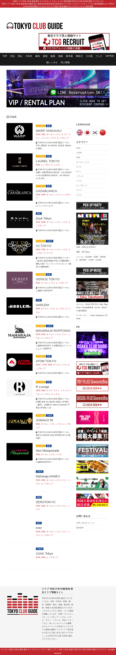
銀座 (53, 56)
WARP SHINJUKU (49, 130)
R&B (43, 134)
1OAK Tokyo (44, 553)
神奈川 (79, 56)
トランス (45, 138)
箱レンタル (52, 62)
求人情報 (65, 62)
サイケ (64, 134)
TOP (4, 56)
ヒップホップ (63, 138)
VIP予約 (110, 56)
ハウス (53, 138)
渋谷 (12, 56)
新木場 (69, 56)
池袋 (60, 56)
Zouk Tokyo (43, 218)
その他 (89, 56)
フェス (99, 56)
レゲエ (57, 165)
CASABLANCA (46, 191)
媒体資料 (80, 528)
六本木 (28, 56)
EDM (38, 134)
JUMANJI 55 (44, 420)
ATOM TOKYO (46, 361)
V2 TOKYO (43, 246)
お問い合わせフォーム (85, 523)
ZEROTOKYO (45, 502)
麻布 (37, 56)
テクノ (64, 334)
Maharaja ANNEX (48, 476)
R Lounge (42, 387)
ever (39, 528)
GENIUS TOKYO (48, 279)
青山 (20, 56)
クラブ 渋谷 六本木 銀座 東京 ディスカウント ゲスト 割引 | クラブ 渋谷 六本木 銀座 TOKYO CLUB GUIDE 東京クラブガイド (55, 649)
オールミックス (53, 134)
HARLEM (42, 305)
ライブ (50, 253)
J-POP (44, 365)
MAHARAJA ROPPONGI (53, 330)
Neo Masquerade (47, 450)
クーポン (40, 126)
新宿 (45, 56)
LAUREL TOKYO (48, 161)
